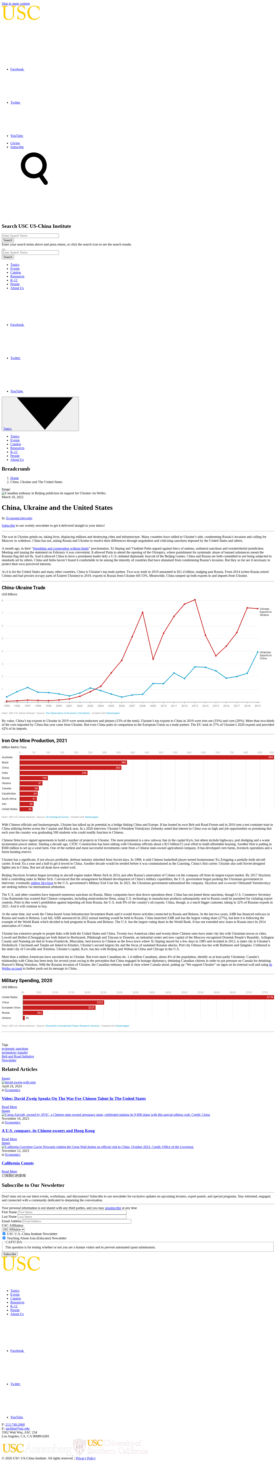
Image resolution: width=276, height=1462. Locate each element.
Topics (14, 264)
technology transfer (15, 1052)
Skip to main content (16, 3)
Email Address (12, 1221)
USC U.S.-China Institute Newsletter (32, 1234)
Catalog (15, 272)
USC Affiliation (12, 1225)
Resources (17, 276)
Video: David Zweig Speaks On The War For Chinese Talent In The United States (74, 1098)
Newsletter (9, 1060)
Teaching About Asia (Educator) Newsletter (36, 1238)
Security (27, 518)
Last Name (9, 1216)
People (15, 284)
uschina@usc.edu (18, 1428)
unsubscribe (113, 1208)
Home (14, 478)
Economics (13, 518)
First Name (9, 1212)
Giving (15, 143)
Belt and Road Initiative (18, 1056)
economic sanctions (15, 1048)
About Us (17, 288)
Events (15, 268)
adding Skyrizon (42, 883)
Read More (9, 1107)
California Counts (18, 1163)
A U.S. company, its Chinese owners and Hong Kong (48, 1130)
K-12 (13, 280)
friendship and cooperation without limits (61, 548)
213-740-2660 (15, 1424)
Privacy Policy (86, 1458)
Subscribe (17, 147)
